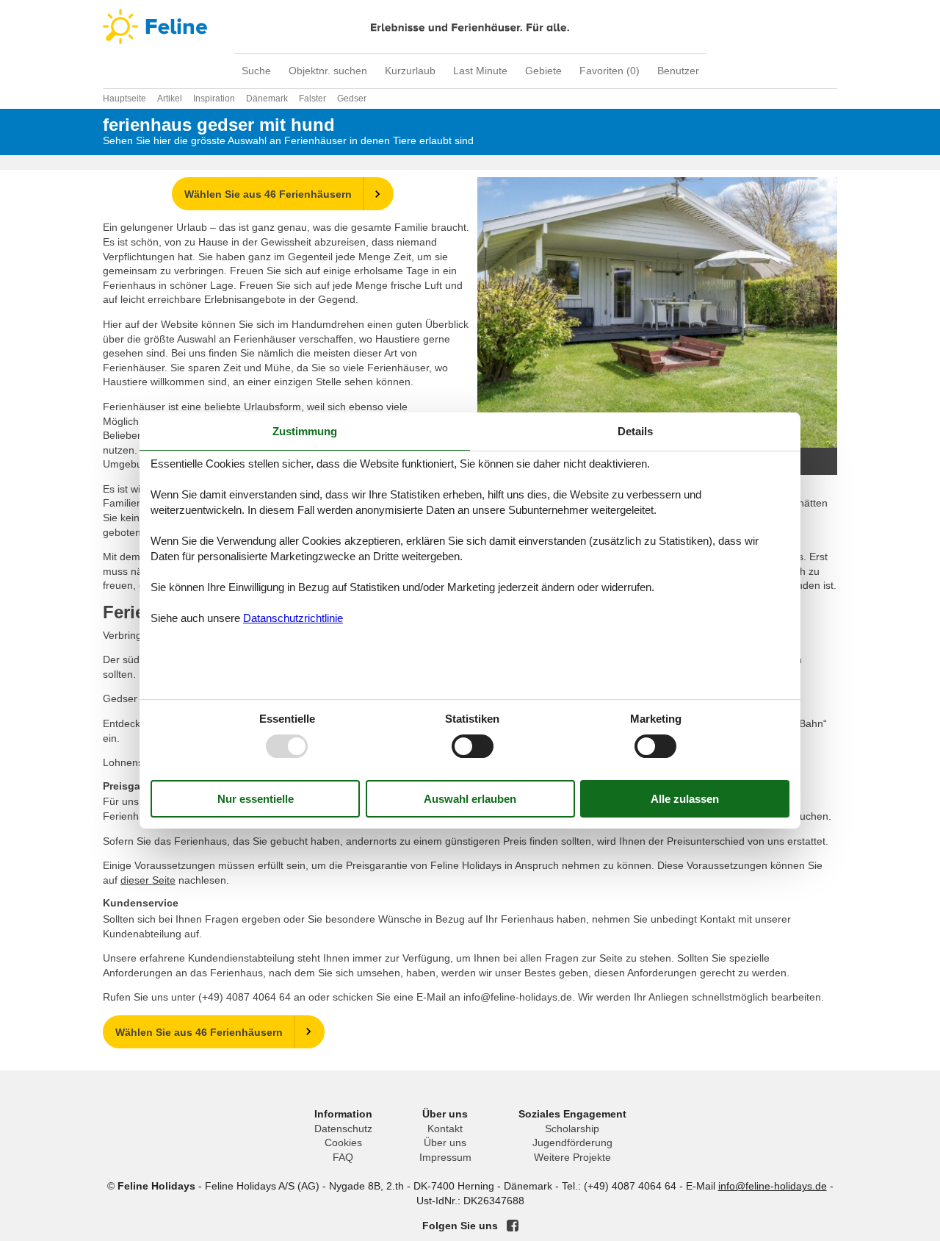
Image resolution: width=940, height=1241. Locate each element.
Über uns (445, 1142)
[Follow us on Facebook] (512, 1225)
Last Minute (480, 70)
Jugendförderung (572, 1142)
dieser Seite (148, 880)
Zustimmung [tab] (304, 431)
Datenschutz (343, 1128)
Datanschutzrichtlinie (293, 618)
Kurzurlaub (410, 70)
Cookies (343, 1142)
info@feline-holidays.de (772, 1186)
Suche (256, 70)
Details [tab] (635, 431)
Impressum (445, 1157)
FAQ (343, 1157)
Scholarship (572, 1128)
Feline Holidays (470, 26)
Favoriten (609, 70)
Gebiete (543, 70)
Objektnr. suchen (328, 70)
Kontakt (445, 1128)
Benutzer (678, 70)
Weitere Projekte (572, 1157)
